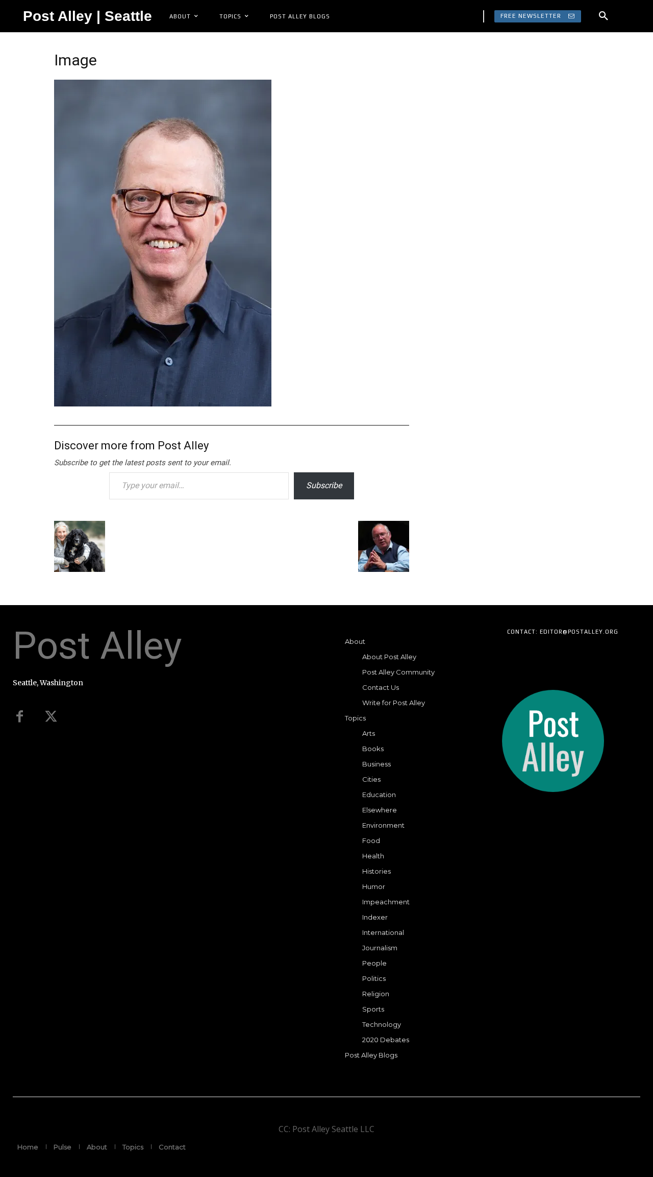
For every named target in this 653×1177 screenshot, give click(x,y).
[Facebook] (19, 717)
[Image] (162, 403)
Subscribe (324, 485)
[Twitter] (51, 717)
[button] (603, 16)
